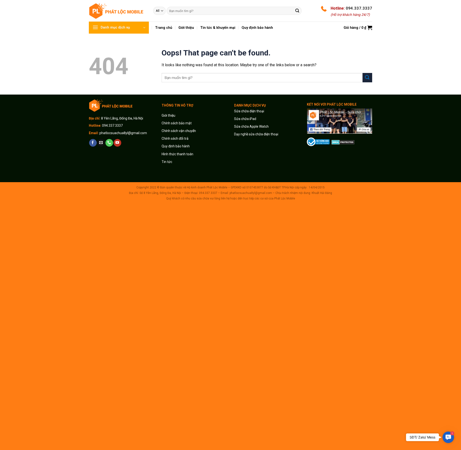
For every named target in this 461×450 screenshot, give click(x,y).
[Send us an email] (101, 143)
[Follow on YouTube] (117, 143)
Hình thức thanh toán (177, 154)
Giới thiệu (169, 115)
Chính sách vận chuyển (179, 131)
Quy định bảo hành (176, 146)
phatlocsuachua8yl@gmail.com (123, 133)
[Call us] (109, 143)
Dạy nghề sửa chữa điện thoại (256, 134)
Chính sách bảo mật (177, 123)
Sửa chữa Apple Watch (251, 126)
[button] (448, 437)
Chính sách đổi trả (175, 138)
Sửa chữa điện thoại (249, 111)
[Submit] (297, 11)
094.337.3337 (359, 8)
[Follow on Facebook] (93, 143)
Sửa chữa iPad (245, 119)
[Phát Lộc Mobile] (117, 10)
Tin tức (167, 162)
